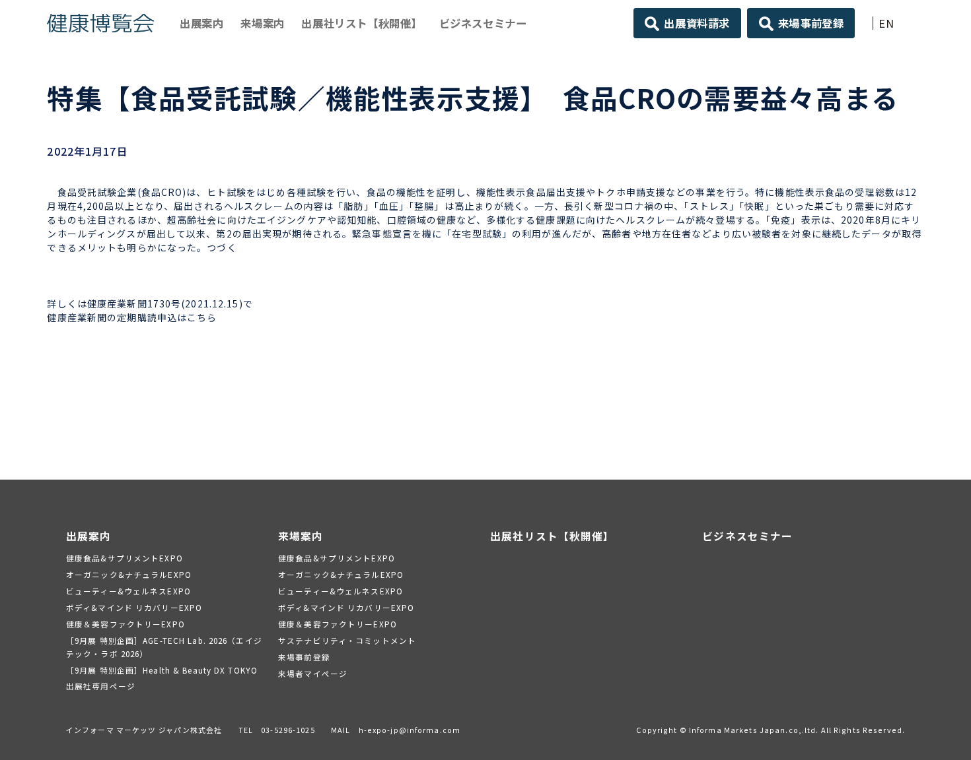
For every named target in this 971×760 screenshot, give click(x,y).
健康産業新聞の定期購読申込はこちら (132, 317)
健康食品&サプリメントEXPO (124, 557)
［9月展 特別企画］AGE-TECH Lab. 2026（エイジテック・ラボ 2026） (164, 647)
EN (886, 23)
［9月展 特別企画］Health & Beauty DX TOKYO (162, 670)
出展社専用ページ (100, 685)
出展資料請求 (697, 23)
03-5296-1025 (287, 729)
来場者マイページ (312, 673)
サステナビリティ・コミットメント (347, 640)
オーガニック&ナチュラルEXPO (129, 574)
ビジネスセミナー (483, 23)
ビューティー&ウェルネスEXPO (128, 590)
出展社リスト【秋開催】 (361, 23)
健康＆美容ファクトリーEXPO (125, 623)
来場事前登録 (811, 23)
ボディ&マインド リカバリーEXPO (134, 607)
